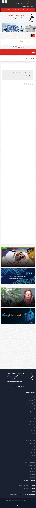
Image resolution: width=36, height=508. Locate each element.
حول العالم (32, 425)
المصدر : (25, 72)
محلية (33, 452)
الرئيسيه (30, 59)
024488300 (27, 488)
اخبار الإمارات (31, 400)
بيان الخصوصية (30, 440)
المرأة (33, 449)
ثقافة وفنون (31, 465)
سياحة (33, 430)
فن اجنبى (32, 468)
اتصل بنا (32, 474)
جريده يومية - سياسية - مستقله (14, 377)
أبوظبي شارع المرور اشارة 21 (23, 485)
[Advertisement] (18, 105)
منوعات (33, 446)
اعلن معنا (32, 477)
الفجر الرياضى (31, 406)
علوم (33, 433)
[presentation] (3, 1)
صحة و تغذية (31, 443)
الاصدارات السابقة (30, 462)
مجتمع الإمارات (31, 412)
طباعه (27, 76)
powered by (13, 505)
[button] (32, 257)
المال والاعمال (31, 409)
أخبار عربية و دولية (30, 403)
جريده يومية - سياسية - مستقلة (17, 17)
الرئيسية (32, 397)
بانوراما (33, 427)
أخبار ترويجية (31, 419)
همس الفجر (31, 422)
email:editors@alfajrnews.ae (18, 494)
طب (33, 455)
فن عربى (32, 471)
